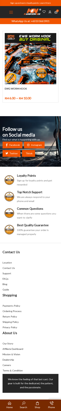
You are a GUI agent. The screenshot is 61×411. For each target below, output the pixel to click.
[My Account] (50, 12)
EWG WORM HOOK (16, 88)
